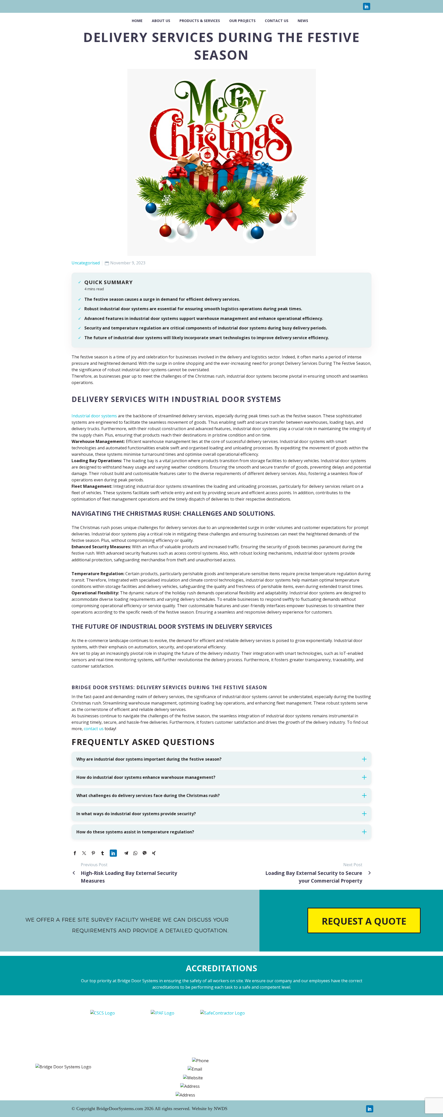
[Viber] (145, 853)
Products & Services (199, 20)
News (303, 20)
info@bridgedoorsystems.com (235, 1069)
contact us (93, 728)
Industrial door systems (94, 416)
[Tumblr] (102, 853)
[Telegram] (126, 853)
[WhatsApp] (135, 853)
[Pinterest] (93, 853)
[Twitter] (84, 853)
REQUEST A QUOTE (364, 921)
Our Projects (242, 20)
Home (137, 20)
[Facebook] (75, 853)
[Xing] (154, 853)
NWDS (220, 1108)
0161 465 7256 (255, 1060)
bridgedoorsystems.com (230, 1077)
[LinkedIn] (365, 6)
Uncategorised (86, 263)
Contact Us (276, 20)
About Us (161, 20)
